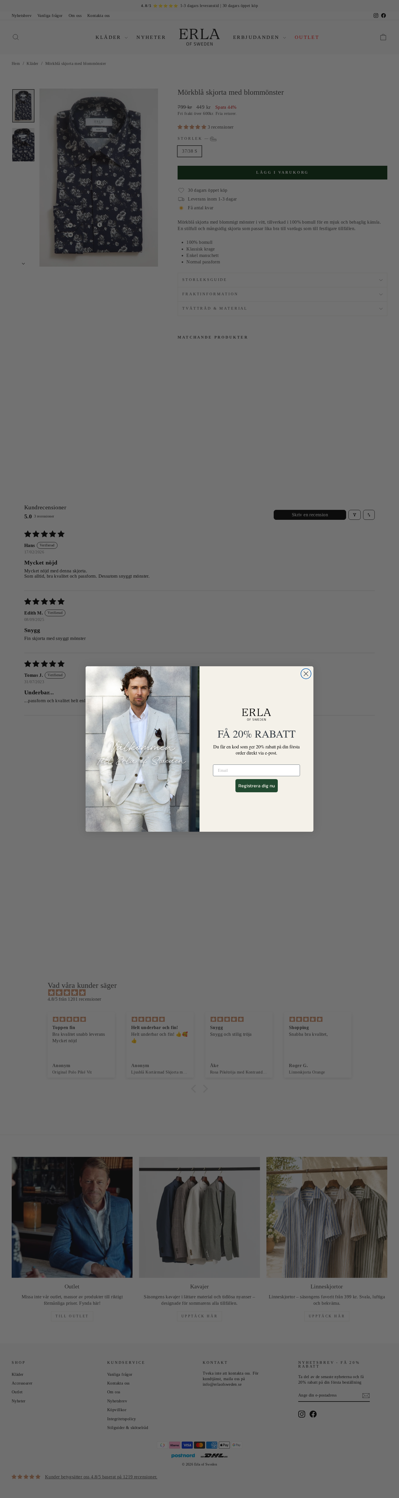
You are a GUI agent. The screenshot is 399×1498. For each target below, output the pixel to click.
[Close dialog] (306, 674)
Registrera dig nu (256, 785)
